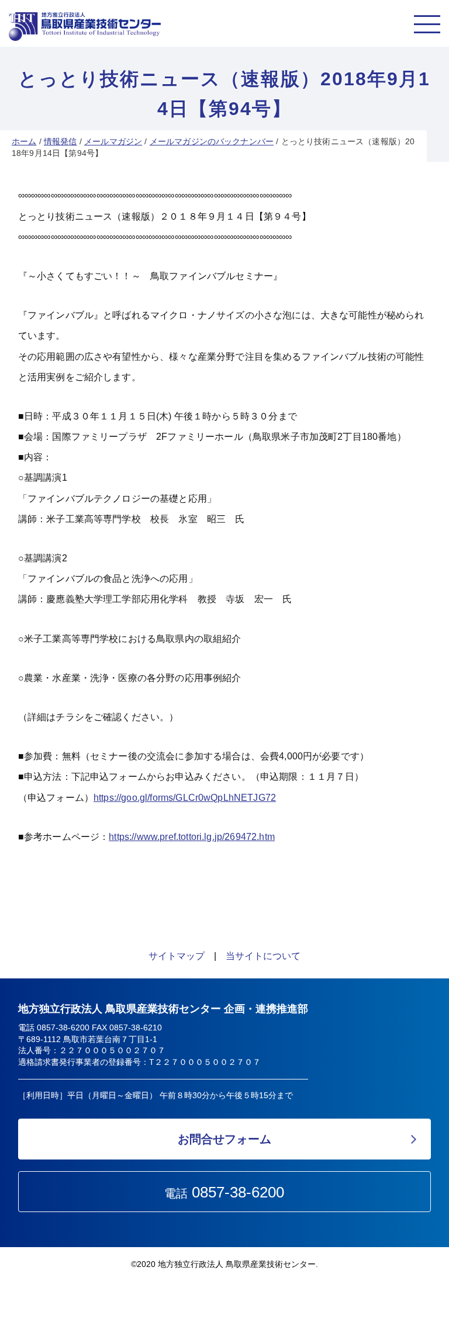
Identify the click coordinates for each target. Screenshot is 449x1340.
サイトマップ (176, 956)
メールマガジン (113, 141)
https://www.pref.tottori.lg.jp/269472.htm (192, 837)
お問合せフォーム (224, 1139)
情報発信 (60, 141)
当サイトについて (263, 956)
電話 (224, 1192)
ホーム (24, 141)
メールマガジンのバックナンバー (212, 141)
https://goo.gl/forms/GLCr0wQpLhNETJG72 (185, 798)
